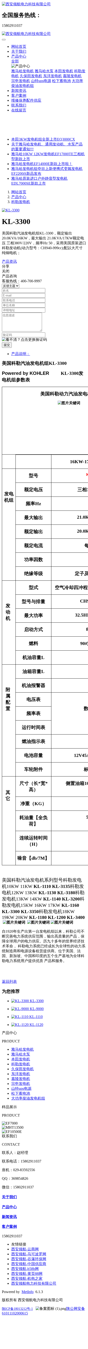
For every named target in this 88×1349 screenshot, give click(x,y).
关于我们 (18, 51)
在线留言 (18, 110)
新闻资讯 (18, 91)
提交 (7, 345)
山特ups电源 (41, 81)
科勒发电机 (20, 202)
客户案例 (18, 95)
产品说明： (20, 354)
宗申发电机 (20, 81)
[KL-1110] (20, 1017)
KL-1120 (36, 1025)
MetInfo (28, 1292)
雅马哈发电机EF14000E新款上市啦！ (42, 164)
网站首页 (18, 46)
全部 (15, 61)
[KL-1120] (20, 1025)
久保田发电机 (31, 76)
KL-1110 (36, 1017)
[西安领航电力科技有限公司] (44, 4)
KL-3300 (37, 1001)
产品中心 (18, 56)
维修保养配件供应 (26, 100)
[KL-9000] (20, 1009)
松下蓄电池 (61, 81)
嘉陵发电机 (72, 76)
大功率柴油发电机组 (28, 1098)
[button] (24, 339)
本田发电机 (63, 71)
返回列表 (9, 981)
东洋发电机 (52, 76)
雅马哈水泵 (44, 71)
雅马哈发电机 (22, 71)
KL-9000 (37, 1009)
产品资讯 (9, 261)
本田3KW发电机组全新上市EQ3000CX (43, 139)
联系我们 (18, 105)
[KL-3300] (20, 1001)
